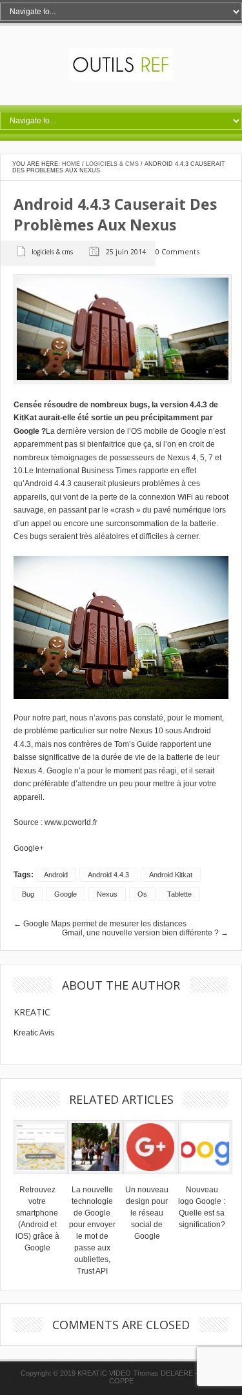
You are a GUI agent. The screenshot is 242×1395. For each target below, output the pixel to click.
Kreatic (32, 1012)
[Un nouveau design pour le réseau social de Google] (150, 1178)
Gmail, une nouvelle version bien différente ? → (145, 932)
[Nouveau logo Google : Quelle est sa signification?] (205, 1178)
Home (71, 164)
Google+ (29, 848)
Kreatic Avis (34, 1032)
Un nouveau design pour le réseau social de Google (146, 1213)
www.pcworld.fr (71, 822)
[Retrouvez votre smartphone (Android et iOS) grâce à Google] (41, 1178)
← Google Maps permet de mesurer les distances (100, 923)
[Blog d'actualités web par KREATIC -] (121, 78)
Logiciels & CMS (112, 164)
